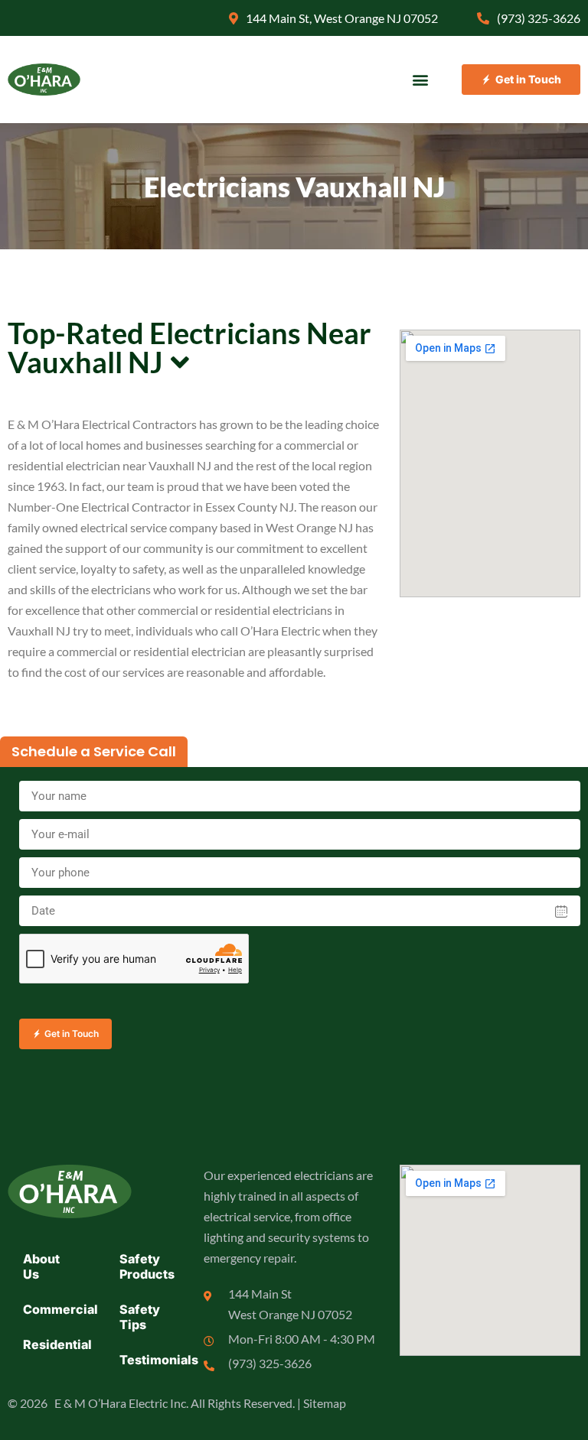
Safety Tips (139, 1317)
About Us (41, 1266)
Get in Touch (71, 1033)
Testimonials (153, 1359)
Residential (57, 1344)
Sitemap (324, 1403)
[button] (420, 80)
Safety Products (147, 1266)
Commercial (57, 1309)
